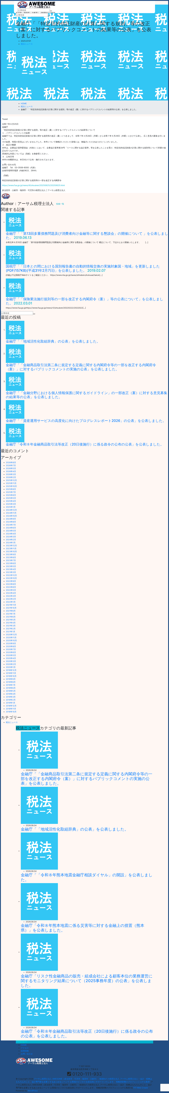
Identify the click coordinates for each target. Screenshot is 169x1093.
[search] (49, 15)
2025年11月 (11, 483)
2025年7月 (11, 492)
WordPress (33, 1090)
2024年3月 (11, 536)
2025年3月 (11, 504)
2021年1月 (10, 631)
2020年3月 (11, 661)
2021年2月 (11, 628)
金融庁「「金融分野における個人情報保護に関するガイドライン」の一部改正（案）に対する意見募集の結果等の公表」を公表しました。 (86, 395)
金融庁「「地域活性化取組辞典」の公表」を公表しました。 (53, 341)
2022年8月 (11, 584)
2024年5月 (11, 530)
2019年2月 (11, 700)
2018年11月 (11, 708)
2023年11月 (11, 548)
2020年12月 (11, 634)
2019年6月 (11, 688)
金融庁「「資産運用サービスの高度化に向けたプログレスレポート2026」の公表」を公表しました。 (86, 421)
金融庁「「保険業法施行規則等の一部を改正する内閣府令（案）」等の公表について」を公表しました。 (84, 301)
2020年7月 (11, 649)
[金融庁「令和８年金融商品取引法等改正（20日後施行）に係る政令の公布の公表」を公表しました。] (15, 433)
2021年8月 (11, 611)
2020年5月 (11, 655)
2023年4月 (11, 569)
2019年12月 (11, 670)
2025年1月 (11, 507)
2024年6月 (11, 527)
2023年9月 (11, 554)
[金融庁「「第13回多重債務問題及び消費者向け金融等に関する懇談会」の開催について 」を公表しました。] (15, 222)
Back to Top (21, 1042)
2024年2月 (11, 539)
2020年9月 (11, 643)
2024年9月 (11, 519)
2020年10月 (11, 640)
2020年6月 (11, 652)
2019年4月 (11, 694)
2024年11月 (11, 513)
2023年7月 (11, 560)
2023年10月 (11, 551)
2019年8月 (11, 682)
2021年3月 (11, 625)
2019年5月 (11, 691)
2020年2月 (11, 664)
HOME (24, 1045)
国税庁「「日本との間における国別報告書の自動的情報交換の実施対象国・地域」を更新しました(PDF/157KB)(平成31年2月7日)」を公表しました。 (83, 268)
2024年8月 (11, 522)
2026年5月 (11, 468)
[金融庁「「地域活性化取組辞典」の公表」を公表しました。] (15, 330)
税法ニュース (27, 44)
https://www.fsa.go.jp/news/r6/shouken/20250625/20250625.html (33, 185)
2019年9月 (11, 679)
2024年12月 (11, 510)
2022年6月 (11, 587)
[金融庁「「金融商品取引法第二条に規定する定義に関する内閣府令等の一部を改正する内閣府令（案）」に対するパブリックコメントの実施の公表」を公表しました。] (15, 353)
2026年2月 (11, 477)
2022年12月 (11, 575)
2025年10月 (11, 486)
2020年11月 (11, 637)
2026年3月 (11, 474)
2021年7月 (10, 614)
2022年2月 (11, 599)
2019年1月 (10, 703)
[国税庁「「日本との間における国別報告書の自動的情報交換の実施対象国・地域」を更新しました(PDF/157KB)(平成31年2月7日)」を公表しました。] (15, 255)
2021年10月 (11, 608)
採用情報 (25, 1051)
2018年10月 (11, 711)
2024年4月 (11, 533)
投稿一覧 (60, 204)
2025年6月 (11, 495)
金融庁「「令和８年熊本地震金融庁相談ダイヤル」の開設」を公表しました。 (87, 877)
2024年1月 (11, 542)
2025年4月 (11, 501)
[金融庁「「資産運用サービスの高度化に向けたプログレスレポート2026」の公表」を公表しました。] (15, 409)
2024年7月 (11, 525)
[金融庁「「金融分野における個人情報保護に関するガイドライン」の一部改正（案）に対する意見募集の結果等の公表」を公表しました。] (15, 381)
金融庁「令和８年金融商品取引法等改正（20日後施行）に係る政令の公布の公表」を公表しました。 (85, 444)
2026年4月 (11, 471)
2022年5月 (11, 590)
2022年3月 (11, 596)
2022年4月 (11, 593)
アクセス (25, 1048)
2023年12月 (11, 545)
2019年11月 (11, 673)
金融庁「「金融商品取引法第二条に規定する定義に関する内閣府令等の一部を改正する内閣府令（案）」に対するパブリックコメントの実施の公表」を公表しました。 (81, 367)
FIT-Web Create (140, 1087)
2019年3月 (11, 697)
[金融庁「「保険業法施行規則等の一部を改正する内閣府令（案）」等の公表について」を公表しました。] (15, 287)
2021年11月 (11, 605)
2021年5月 (11, 619)
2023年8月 (11, 557)
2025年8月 (11, 489)
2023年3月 (11, 572)
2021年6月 (11, 616)
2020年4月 (11, 658)
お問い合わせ (27, 1054)
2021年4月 (11, 622)
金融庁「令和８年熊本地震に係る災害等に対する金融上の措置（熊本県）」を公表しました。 (82, 928)
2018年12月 (11, 705)
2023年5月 (11, 566)
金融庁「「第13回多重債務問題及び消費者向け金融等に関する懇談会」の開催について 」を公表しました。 (87, 235)
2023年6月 (11, 563)
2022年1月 (11, 602)
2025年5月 (11, 498)
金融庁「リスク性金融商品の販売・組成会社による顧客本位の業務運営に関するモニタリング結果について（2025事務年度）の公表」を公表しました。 (87, 981)
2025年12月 (11, 480)
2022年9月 (11, 581)
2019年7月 (10, 685)
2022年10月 (11, 578)
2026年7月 (11, 465)
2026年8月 (11, 462)
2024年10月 (11, 516)
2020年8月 (11, 646)
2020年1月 (11, 667)
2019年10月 (11, 676)
